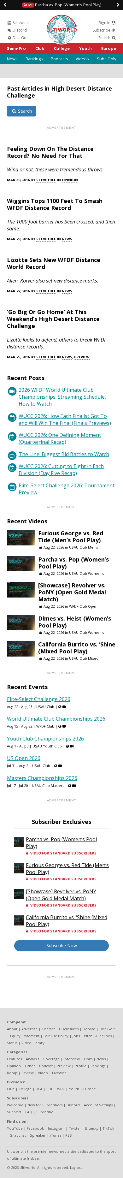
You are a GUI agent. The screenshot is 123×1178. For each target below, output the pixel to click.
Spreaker (38, 1135)
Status (12, 1042)
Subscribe (102, 30)
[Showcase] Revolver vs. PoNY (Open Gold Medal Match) (72, 592)
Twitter (75, 1128)
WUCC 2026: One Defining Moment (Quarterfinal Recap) (60, 438)
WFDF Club (45, 726)
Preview (82, 356)
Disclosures (69, 1028)
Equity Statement (24, 1035)
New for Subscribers (44, 1105)
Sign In (105, 22)
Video (43, 1072)
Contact (48, 1028)
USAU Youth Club (47, 746)
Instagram (56, 1128)
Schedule (20, 22)
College (62, 48)
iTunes (55, 1135)
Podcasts (59, 59)
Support (14, 1112)
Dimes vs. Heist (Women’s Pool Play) (74, 622)
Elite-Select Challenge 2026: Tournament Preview (66, 489)
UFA (39, 1088)
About (12, 1028)
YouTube (15, 1128)
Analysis (32, 1058)
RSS (68, 1135)
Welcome (15, 1105)
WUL (61, 1088)
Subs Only (106, 59)
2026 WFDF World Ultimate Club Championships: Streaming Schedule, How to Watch (62, 396)
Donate (89, 1028)
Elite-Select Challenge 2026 (38, 699)
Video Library (32, 1042)
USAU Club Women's (86, 573)
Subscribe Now (61, 946)
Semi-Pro (16, 48)
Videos (82, 59)
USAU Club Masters (48, 785)
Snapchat (18, 1135)
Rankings (34, 59)
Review (27, 1072)
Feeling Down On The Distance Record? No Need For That (50, 152)
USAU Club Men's (83, 547)
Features (14, 1058)
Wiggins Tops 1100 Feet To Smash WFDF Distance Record (54, 204)
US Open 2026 (23, 758)
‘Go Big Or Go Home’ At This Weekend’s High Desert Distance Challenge (53, 319)
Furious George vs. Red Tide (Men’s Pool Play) (70, 536)
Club (39, 48)
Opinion (70, 179)
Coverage (51, 1058)
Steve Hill (46, 179)
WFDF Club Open (83, 606)
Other (30, 1065)
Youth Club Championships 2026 (45, 738)
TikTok (108, 1128)
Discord (19, 30)
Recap (12, 1072)
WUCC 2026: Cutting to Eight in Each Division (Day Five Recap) (61, 470)
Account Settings (98, 1105)
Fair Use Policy (56, 1035)
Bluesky (91, 1128)
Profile (80, 1065)
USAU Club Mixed (83, 658)
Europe (108, 48)
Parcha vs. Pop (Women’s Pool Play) (63, 5)
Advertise (29, 1028)
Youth (85, 48)
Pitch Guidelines (98, 1035)
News (12, 59)
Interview (72, 1058)
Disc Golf (20, 37)
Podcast (46, 1065)
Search (104, 37)
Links (88, 1058)
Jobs (76, 1035)
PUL (49, 1088)
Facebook (35, 1128)
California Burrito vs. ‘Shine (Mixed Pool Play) (76, 647)
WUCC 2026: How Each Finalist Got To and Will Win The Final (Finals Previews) (65, 419)
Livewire (59, 1072)
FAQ (28, 1112)
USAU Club (45, 706)
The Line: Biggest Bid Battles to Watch (64, 454)
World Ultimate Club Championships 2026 (56, 718)
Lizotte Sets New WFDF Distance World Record (53, 263)
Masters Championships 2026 (42, 778)
